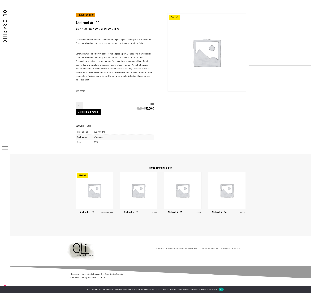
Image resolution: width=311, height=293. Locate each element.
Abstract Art (91, 29)
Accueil (160, 249)
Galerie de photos (209, 249)
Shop (78, 29)
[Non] (308, 289)
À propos (225, 249)
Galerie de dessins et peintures (181, 249)
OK (221, 289)
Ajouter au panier (88, 111)
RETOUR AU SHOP (86, 14)
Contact (236, 249)
